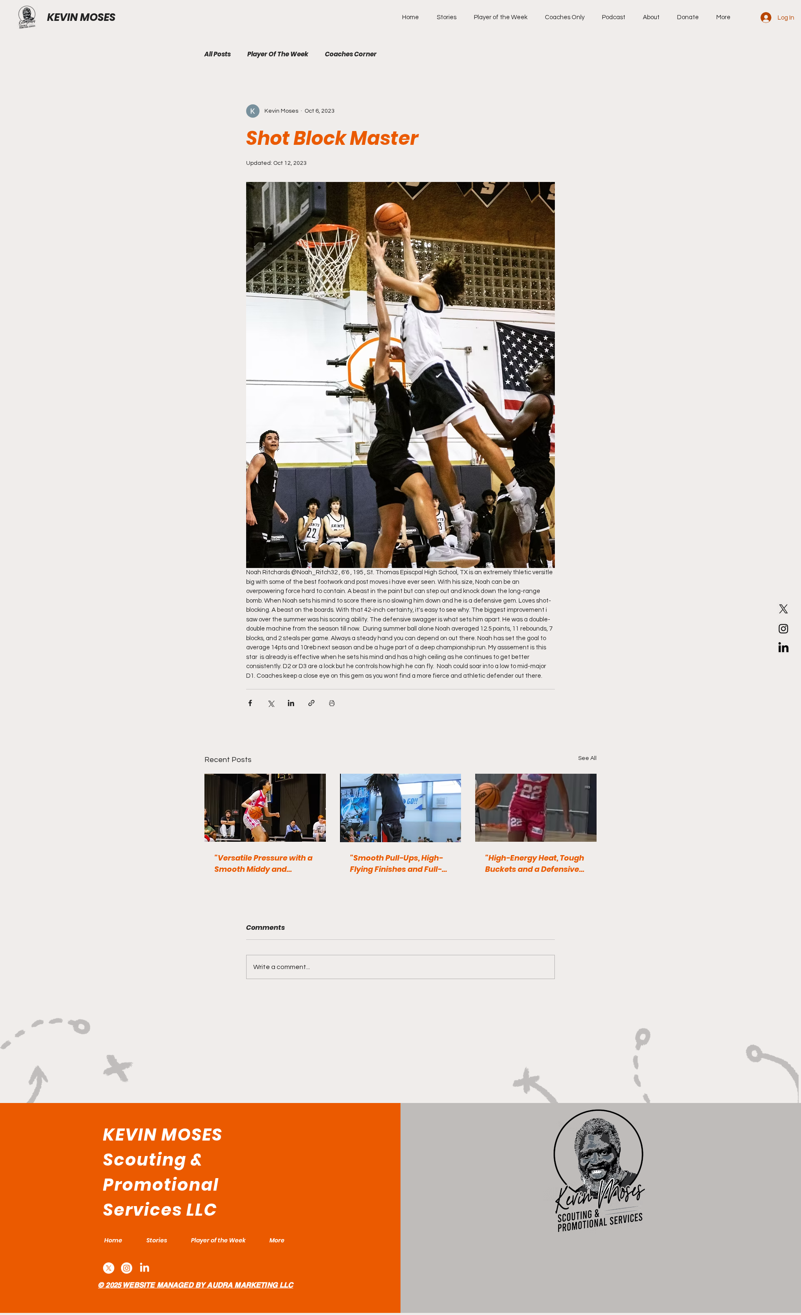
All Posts (217, 54)
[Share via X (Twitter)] (271, 703)
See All (587, 758)
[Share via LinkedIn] (291, 703)
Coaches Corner (351, 54)
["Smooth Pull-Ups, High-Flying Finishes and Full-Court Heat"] (400, 808)
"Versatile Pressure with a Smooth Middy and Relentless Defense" (263, 864)
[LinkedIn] (783, 648)
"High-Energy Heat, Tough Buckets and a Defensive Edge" (534, 864)
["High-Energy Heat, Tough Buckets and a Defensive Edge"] (536, 808)
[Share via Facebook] (250, 703)
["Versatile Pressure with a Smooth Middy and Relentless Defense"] (265, 808)
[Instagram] (783, 628)
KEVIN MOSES (81, 17)
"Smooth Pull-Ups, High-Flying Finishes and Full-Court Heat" (396, 864)
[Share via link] (311, 703)
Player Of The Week (277, 54)
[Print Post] (332, 703)
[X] (783, 609)
